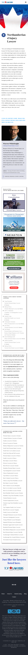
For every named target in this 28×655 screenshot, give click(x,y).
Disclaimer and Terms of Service (16, 600)
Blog (25, 593)
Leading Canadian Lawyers (10, 646)
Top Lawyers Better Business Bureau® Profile (17, 602)
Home (3, 593)
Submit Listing (18, 593)
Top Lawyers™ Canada (17, 644)
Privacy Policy (6, 600)
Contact (14, 597)
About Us (9, 593)
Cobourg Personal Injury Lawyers (14, 176)
